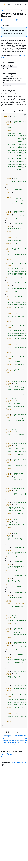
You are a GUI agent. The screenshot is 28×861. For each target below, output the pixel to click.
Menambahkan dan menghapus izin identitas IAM (15, 738)
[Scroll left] (7, 4)
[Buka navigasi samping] (2, 8)
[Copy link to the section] (1, 62)
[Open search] (25, 4)
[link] (23, 10)
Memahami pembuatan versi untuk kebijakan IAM (15, 740)
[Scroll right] (22, 4)
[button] (5, 25)
